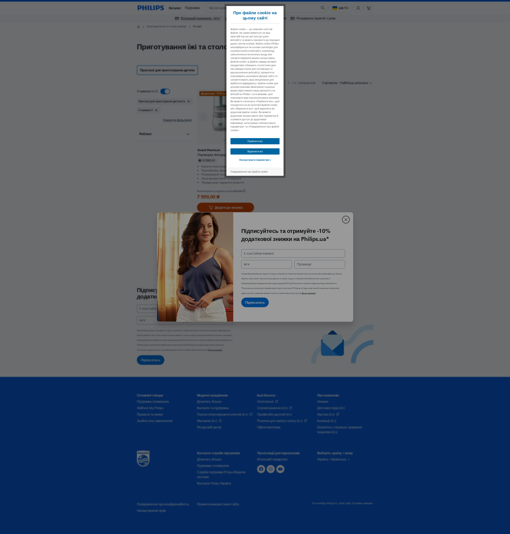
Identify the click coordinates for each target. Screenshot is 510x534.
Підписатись (255, 302)
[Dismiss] (346, 219)
